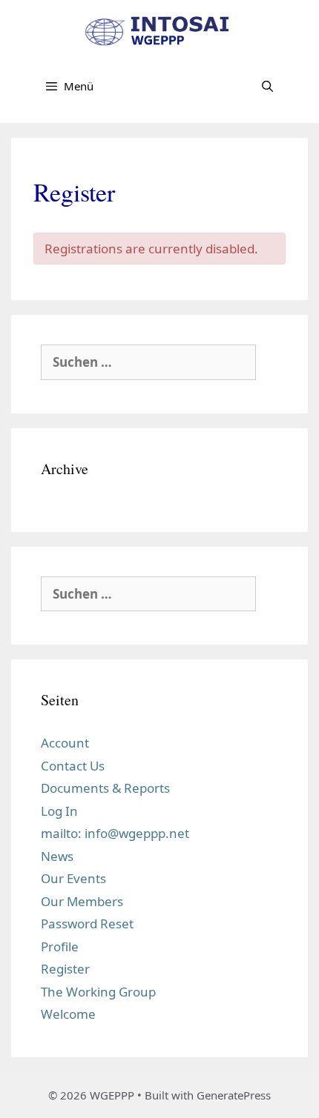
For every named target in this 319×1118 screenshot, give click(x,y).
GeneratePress (234, 1095)
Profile (60, 946)
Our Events (73, 878)
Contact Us (73, 765)
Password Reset (87, 923)
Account (65, 742)
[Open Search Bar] (267, 86)
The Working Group (98, 991)
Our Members (82, 901)
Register (65, 968)
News (57, 856)
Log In (59, 810)
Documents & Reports (105, 787)
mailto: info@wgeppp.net (115, 833)
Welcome (68, 1013)
